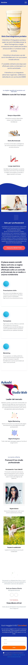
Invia (14, 647)
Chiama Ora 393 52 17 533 (14, 248)
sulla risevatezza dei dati (14, 657)
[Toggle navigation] (26, 2)
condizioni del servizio (18, 655)
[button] (12, 595)
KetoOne (4, 2)
